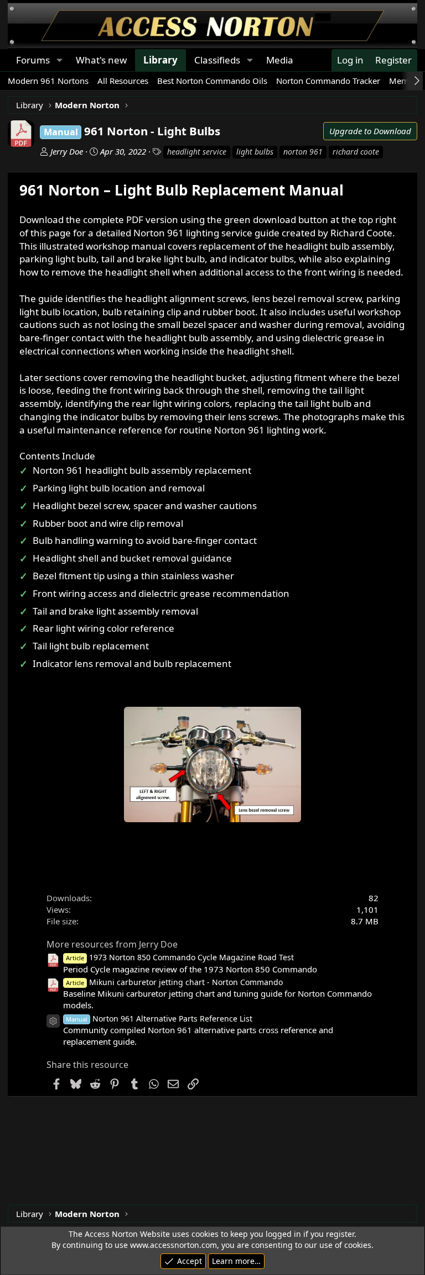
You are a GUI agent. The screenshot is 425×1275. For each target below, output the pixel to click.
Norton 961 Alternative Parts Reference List (159, 1018)
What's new (101, 60)
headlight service (196, 151)
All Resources (122, 80)
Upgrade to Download (370, 130)
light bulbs (254, 151)
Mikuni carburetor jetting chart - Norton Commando (174, 982)
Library (160, 60)
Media (279, 60)
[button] (59, 60)
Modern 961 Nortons (48, 80)
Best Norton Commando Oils (212, 80)
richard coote (356, 151)
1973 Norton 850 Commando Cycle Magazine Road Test (180, 957)
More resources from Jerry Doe (112, 944)
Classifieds (217, 60)
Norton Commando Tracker (328, 80)
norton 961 (303, 151)
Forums (33, 60)
